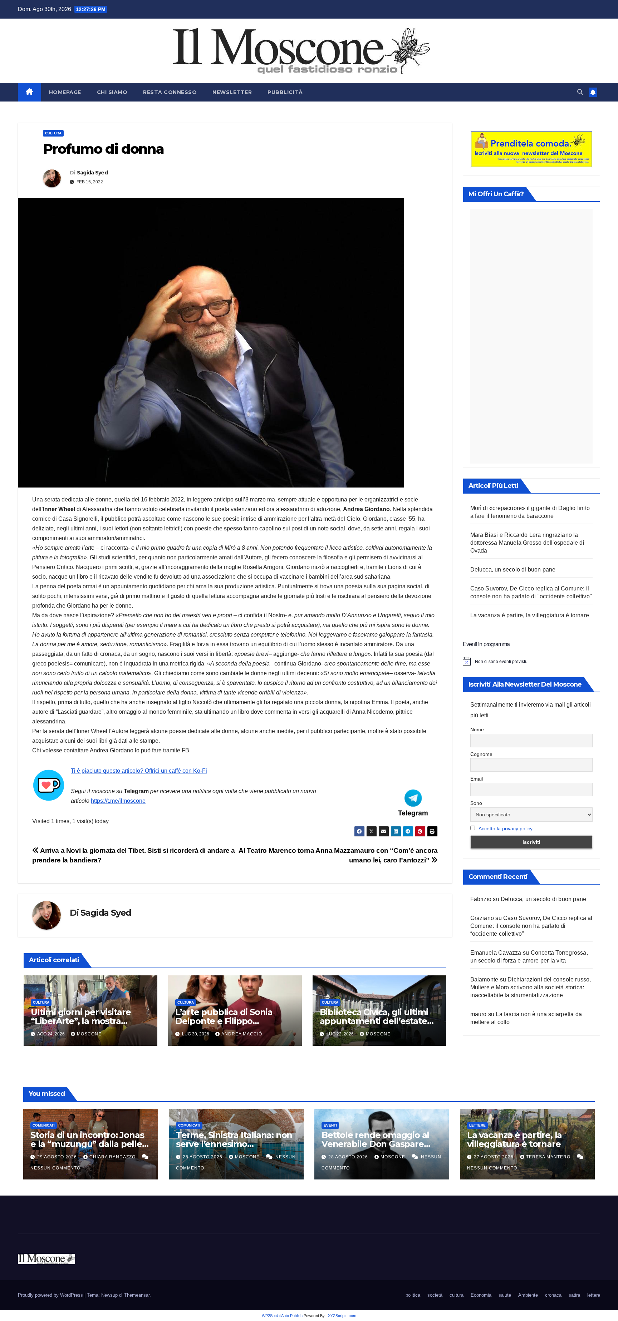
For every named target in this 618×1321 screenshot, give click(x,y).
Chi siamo (112, 92)
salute (505, 1295)
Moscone (89, 1033)
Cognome (481, 754)
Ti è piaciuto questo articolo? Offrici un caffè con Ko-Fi (139, 771)
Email (476, 779)
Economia (481, 1295)
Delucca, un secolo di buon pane (513, 570)
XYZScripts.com (342, 1315)
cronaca (553, 1295)
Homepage (65, 92)
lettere (477, 1125)
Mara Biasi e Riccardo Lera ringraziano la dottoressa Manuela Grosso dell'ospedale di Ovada (527, 543)
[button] (580, 92)
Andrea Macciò (241, 1033)
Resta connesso (170, 92)
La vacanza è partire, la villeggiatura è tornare (529, 615)
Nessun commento (55, 1168)
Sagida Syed (92, 172)
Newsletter (232, 92)
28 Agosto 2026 (203, 1156)
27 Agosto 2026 (494, 1156)
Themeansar (136, 1295)
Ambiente (528, 1295)
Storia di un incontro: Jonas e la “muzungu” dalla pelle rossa (87, 1144)
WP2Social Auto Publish (282, 1315)
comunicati (44, 1125)
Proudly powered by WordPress (51, 1295)
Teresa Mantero (549, 1156)
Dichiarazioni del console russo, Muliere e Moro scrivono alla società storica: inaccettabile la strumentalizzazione (530, 987)
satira (574, 1295)
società (434, 1295)
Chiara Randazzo (113, 1156)
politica (413, 1295)
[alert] (531, 661)
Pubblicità (285, 92)
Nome (477, 729)
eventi (330, 1125)
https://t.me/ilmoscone (118, 801)
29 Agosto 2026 (57, 1156)
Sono (476, 803)
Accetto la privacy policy (506, 828)
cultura (53, 133)
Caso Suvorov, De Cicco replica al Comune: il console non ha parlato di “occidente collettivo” (531, 926)
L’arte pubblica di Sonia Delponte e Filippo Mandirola (224, 1021)
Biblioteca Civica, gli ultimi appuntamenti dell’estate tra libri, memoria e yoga (374, 1021)
